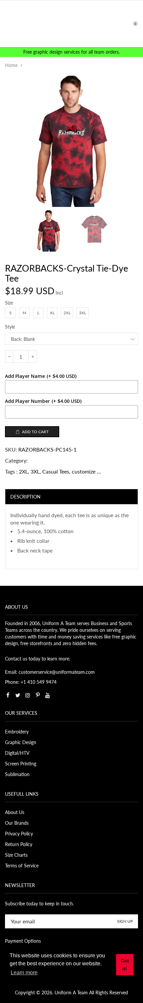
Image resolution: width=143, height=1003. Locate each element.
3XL (35, 471)
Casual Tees (55, 471)
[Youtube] (47, 695)
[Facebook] (7, 695)
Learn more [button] (24, 972)
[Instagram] (27, 695)
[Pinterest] (37, 695)
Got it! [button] (125, 964)
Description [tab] (25, 497)
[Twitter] (17, 695)
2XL (23, 471)
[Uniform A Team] (71, 23)
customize (83, 471)
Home (11, 65)
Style (10, 327)
